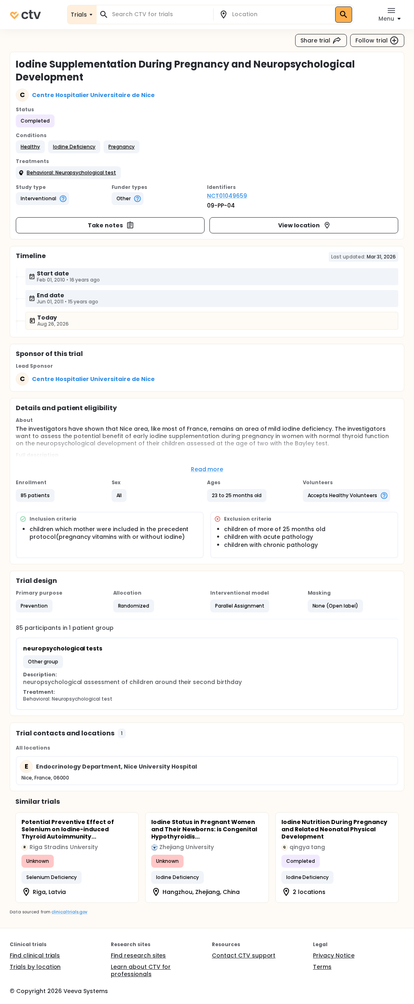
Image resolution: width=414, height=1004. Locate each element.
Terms (322, 966)
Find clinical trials (35, 955)
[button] (30, 146)
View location (299, 225)
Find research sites (138, 955)
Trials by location (35, 966)
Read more (207, 469)
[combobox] (159, 14)
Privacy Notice (334, 955)
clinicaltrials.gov (69, 912)
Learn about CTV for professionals (141, 970)
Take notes (105, 225)
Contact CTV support (243, 955)
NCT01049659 (227, 195)
